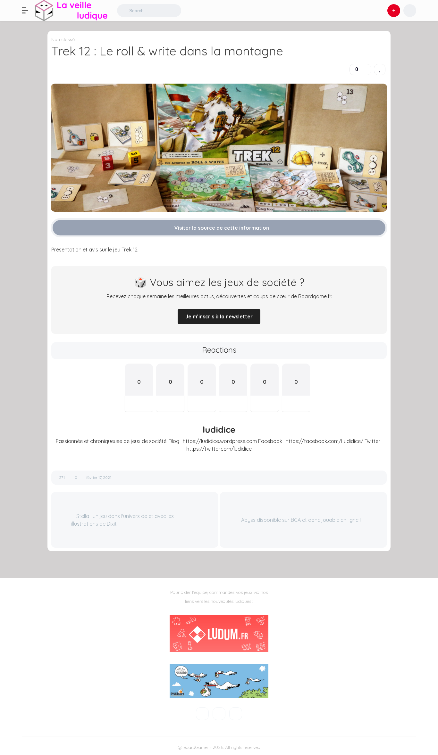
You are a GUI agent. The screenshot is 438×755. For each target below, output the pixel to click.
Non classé (63, 39)
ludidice (219, 429)
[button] (28, 10)
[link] (379, 69)
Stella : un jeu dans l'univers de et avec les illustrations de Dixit (122, 520)
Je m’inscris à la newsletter (219, 316)
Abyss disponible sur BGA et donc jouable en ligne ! (301, 520)
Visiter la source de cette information (221, 228)
